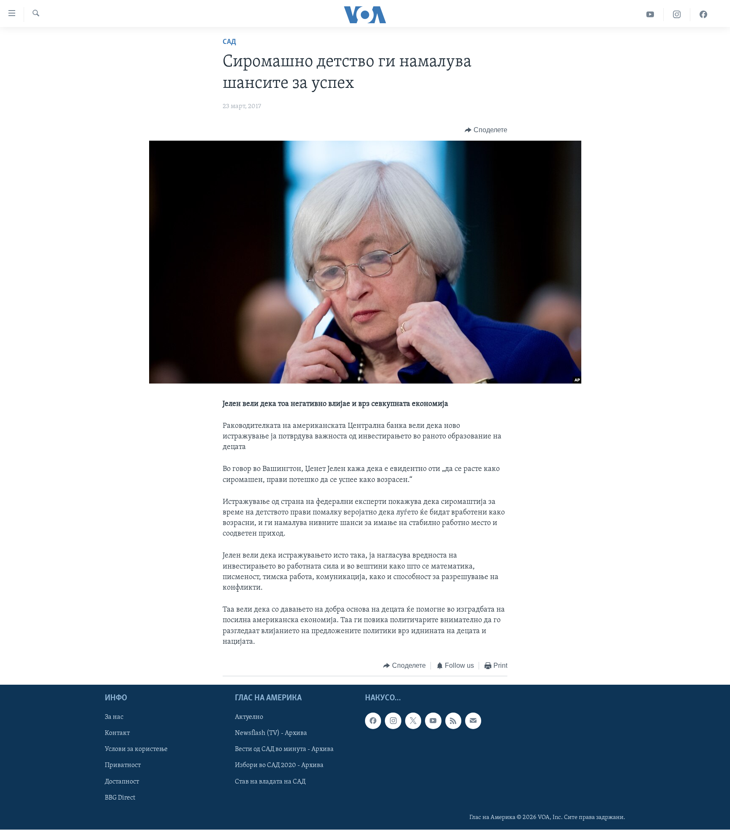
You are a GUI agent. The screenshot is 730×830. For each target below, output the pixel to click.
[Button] (486, 130)
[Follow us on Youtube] (433, 721)
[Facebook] (703, 14)
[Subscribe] (473, 721)
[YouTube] (650, 14)
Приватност (123, 765)
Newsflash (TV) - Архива (271, 733)
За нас (114, 717)
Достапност (122, 781)
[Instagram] (677, 14)
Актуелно (249, 717)
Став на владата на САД (270, 781)
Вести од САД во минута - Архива (284, 749)
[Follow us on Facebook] (373, 721)
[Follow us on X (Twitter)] (413, 721)
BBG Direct (120, 798)
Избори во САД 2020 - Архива (279, 765)
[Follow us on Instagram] (393, 721)
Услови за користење (136, 749)
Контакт (117, 733)
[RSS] (453, 721)
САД (229, 42)
